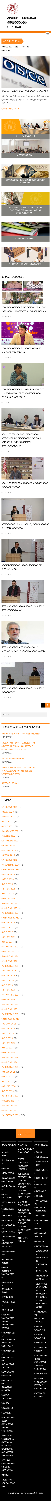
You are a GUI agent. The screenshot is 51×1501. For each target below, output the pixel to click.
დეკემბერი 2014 (9, 1057)
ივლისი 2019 (8, 855)
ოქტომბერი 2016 (10, 966)
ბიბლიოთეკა (41, 1157)
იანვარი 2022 (8, 836)
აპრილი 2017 (8, 937)
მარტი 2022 (7, 826)
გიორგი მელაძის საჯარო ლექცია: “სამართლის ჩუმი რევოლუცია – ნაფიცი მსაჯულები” (23, 393)
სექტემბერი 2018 (10, 870)
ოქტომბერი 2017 (10, 913)
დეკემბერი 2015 (9, 1004)
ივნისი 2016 (7, 980)
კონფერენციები (25, 155)
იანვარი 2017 (8, 951)
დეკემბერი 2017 (9, 903)
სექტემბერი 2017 (10, 918)
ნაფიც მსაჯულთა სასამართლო (25, 264)
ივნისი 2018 (7, 879)
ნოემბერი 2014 (9, 1062)
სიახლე (5, 1403)
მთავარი (39, 1241)
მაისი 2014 (7, 1082)
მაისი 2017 (7, 932)
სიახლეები (7, 1408)
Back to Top (25, 1134)
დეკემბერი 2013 (9, 1106)
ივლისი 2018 (8, 874)
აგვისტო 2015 (8, 1024)
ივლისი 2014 (8, 1072)
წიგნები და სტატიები (25, 238)
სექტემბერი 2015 (10, 1019)
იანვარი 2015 (8, 1053)
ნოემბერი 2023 (9, 807)
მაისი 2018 (7, 884)
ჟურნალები (7, 1310)
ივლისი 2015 (8, 1028)
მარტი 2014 (7, 1091)
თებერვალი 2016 (10, 995)
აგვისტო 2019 (8, 850)
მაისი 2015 (7, 1038)
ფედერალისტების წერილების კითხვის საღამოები (8, 1424)
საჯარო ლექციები (25, 136)
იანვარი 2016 (8, 1000)
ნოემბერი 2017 (9, 908)
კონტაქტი (39, 1216)
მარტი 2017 (7, 942)
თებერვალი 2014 (10, 1096)
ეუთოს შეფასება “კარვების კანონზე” (25, 91)
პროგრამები (41, 1246)
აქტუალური (7, 1173)
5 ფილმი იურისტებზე (12, 758)
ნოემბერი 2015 (9, 1009)
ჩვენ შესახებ (40, 1374)
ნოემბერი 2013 (9, 1110)
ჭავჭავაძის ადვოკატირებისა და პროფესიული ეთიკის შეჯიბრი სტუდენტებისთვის (25, 210)
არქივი (5, 1168)
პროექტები (7, 1297)
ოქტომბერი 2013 (10, 1115)
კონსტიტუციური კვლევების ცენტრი (24, 1493)
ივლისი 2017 (8, 923)
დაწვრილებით (9, 108)
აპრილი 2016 (8, 990)
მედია (37, 1229)
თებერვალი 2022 (10, 831)
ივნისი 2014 (7, 1077)
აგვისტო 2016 (8, 971)
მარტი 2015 (7, 1048)
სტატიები (6, 1413)
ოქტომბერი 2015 (10, 1014)
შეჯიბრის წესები (10, 783)
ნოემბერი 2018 (9, 860)
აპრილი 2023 (8, 817)
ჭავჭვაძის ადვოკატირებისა (8, 1483)
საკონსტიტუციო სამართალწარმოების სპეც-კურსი (8, 1339)
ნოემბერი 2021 (9, 846)
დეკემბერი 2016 (9, 956)
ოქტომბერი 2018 (10, 865)
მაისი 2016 (7, 985)
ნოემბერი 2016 (9, 961)
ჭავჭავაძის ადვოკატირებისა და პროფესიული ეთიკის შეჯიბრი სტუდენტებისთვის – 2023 (18, 746)
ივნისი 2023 (7, 812)
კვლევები (6, 1220)
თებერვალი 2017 (10, 947)
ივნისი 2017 (7, 927)
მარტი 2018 (7, 894)
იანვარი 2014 (8, 1101)
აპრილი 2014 (8, 1086)
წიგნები (5, 1475)
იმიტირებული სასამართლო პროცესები (8, 1209)
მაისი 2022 (7, 821)
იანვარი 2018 (8, 898)
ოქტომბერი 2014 (10, 1067)
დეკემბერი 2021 (9, 841)
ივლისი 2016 (8, 976)
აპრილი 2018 (8, 889)
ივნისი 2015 (7, 1033)
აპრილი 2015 (8, 1043)
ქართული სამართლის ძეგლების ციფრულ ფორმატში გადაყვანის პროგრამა (7, 1446)
